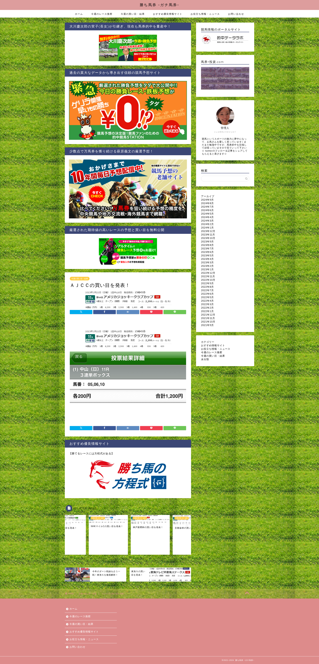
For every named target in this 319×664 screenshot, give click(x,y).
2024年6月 (207, 210)
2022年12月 (208, 272)
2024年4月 (207, 217)
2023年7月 (207, 248)
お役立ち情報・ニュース (205, 13)
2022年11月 (208, 276)
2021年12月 (208, 314)
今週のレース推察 (101, 13)
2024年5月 (207, 213)
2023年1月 (207, 269)
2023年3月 (207, 262)
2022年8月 (207, 286)
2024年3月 (207, 220)
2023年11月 (208, 234)
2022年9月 (207, 283)
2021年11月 (208, 318)
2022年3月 (207, 304)
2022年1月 (207, 311)
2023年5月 (207, 255)
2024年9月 (207, 199)
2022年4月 (207, 300)
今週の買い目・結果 (133, 13)
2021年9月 (207, 325)
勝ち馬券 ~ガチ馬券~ (159, 4)
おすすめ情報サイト (213, 345)
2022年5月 (207, 297)
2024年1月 (207, 227)
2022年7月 (207, 290)
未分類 (205, 359)
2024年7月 (207, 206)
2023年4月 (207, 259)
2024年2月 (207, 224)
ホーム (79, 13)
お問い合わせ (236, 13)
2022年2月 (207, 307)
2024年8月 (207, 203)
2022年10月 (208, 279)
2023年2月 (207, 266)
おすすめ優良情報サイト (167, 13)
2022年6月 (207, 293)
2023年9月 (207, 241)
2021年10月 (208, 321)
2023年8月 (207, 245)
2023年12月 (208, 231)
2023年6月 (207, 252)
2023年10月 (208, 238)
